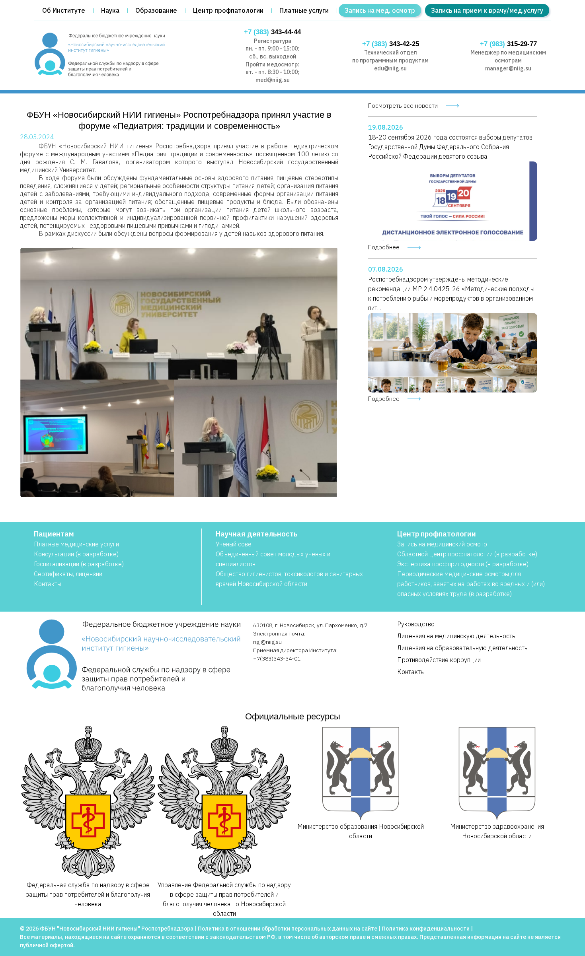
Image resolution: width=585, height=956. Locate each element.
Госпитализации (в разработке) (79, 564)
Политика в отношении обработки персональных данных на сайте (287, 928)
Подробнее (384, 247)
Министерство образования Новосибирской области (360, 831)
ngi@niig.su (267, 641)
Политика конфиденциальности (426, 928)
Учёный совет (235, 544)
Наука (110, 10)
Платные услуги (304, 10)
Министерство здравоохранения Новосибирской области (497, 831)
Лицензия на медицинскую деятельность (456, 636)
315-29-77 (508, 44)
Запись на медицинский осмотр (442, 544)
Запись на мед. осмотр (380, 10)
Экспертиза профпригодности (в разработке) (462, 564)
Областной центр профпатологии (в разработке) (467, 554)
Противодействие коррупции (439, 660)
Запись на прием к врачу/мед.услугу (487, 10)
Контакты (47, 584)
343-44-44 (272, 32)
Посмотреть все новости (403, 105)
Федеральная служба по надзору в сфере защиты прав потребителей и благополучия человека (88, 894)
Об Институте (63, 10)
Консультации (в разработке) (76, 554)
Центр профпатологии (228, 10)
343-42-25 (390, 44)
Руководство (416, 624)
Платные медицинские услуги (76, 544)
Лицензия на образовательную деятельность (462, 648)
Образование (156, 10)
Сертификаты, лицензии (68, 574)
